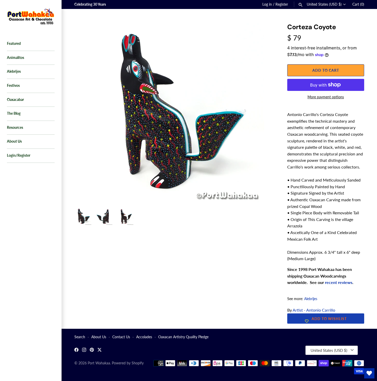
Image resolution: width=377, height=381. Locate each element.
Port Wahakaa (99, 363)
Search (79, 337)
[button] (263, 33)
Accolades (144, 337)
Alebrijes (14, 71)
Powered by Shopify (128, 363)
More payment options (325, 97)
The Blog (14, 113)
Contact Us (121, 337)
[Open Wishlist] (369, 373)
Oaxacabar (15, 100)
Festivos (13, 85)
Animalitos (15, 58)
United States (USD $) (324, 4)
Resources (15, 127)
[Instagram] (84, 350)
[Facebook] (76, 350)
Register (281, 4)
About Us (14, 141)
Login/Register (18, 155)
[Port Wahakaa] (31, 16)
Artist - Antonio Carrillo (314, 310)
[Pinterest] (92, 350)
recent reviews (338, 282)
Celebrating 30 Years (90, 4)
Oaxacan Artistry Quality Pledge (183, 337)
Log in (267, 4)
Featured (14, 43)
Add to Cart (325, 70)
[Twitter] (99, 350)
